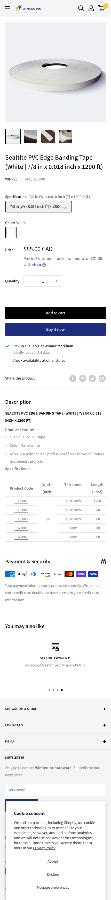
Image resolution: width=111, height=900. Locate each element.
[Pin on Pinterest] (82, 378)
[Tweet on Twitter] (92, 378)
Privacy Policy (44, 847)
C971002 (21, 536)
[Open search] (81, 8)
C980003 (21, 518)
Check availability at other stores (38, 360)
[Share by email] (102, 378)
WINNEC (11, 179)
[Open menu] (7, 8)
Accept (52, 861)
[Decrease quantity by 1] (29, 281)
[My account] (91, 8)
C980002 (21, 509)
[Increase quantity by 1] (56, 281)
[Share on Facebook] (72, 378)
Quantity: (12, 280)
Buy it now (55, 329)
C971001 (21, 527)
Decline (53, 874)
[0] (101, 8)
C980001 (21, 500)
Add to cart (55, 313)
